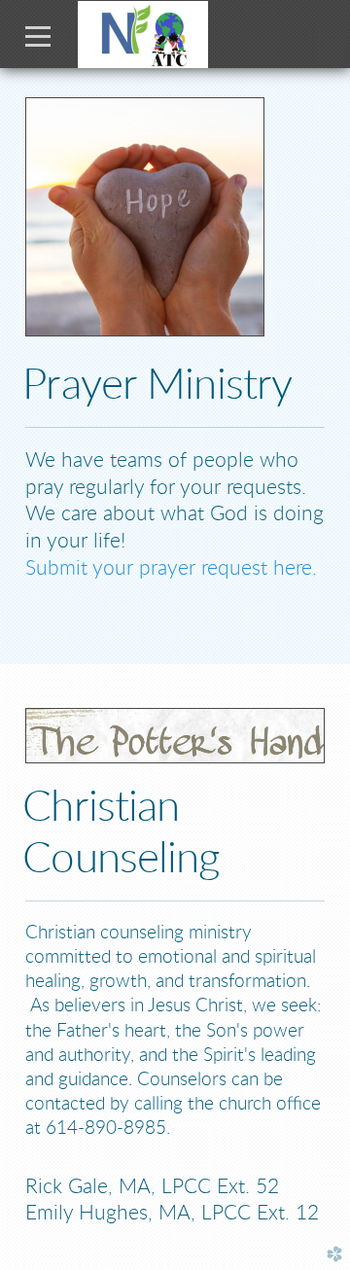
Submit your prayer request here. (171, 568)
